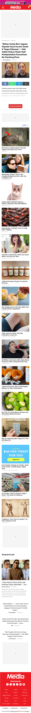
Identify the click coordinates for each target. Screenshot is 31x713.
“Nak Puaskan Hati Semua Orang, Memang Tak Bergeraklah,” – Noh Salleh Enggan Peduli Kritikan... (15, 634)
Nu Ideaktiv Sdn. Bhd (14, 711)
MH (12, 625)
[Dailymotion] (24, 684)
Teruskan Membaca (15, 106)
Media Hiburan (5, 40)
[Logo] (15, 7)
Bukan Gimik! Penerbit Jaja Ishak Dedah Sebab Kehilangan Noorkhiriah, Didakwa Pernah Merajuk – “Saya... (15, 621)
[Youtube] (20, 684)
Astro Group (27, 711)
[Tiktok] (17, 684)
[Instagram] (10, 684)
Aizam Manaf (6, 59)
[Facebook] (7, 684)
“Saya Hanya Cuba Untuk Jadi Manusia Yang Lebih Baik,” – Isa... (15, 583)
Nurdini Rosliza (6, 586)
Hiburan (13, 40)
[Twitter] (14, 684)
